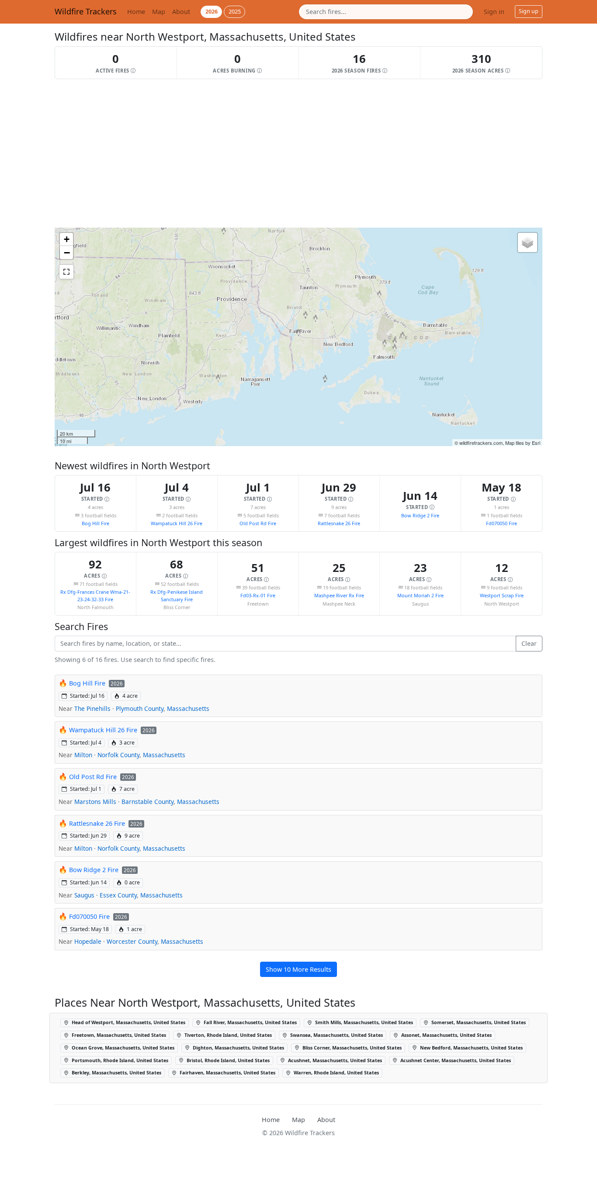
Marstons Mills (95, 801)
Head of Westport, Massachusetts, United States (127, 1022)
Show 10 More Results (298, 969)
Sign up (528, 11)
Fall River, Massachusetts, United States (249, 1022)
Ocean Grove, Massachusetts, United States (122, 1047)
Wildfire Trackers (86, 11)
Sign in (494, 11)
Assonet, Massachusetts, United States (446, 1035)
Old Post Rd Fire (257, 523)
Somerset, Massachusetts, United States (478, 1022)
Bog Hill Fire (95, 523)
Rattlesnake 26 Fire (339, 523)
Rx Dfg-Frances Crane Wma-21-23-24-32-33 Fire (95, 595)
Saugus (84, 895)
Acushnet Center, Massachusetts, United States (455, 1060)
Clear (529, 643)
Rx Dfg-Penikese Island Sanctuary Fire (176, 595)
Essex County (118, 895)
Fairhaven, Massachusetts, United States (226, 1072)
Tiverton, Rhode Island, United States (227, 1035)
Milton (83, 755)
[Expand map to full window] (66, 271)
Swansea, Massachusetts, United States (336, 1035)
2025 (235, 11)
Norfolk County (118, 755)
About (181, 11)
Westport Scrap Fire (502, 595)
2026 (211, 11)
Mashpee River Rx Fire (339, 595)
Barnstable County (147, 801)
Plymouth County (139, 708)
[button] (116, 63)
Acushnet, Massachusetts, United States (334, 1060)
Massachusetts (188, 708)
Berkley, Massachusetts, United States (115, 1072)
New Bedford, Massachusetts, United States (471, 1047)
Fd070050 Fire (501, 523)
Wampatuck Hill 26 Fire (176, 523)
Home (136, 11)
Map (158, 11)
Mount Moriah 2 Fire (420, 595)
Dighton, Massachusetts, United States (237, 1047)
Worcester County (132, 941)
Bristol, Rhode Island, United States (227, 1060)
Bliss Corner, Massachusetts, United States (351, 1047)
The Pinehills (92, 708)
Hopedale (87, 941)
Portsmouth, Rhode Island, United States (119, 1060)
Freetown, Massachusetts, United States (118, 1035)
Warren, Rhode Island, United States (335, 1072)
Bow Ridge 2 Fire (420, 515)
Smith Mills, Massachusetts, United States (363, 1022)
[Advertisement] (298, 153)
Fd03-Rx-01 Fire (257, 595)
